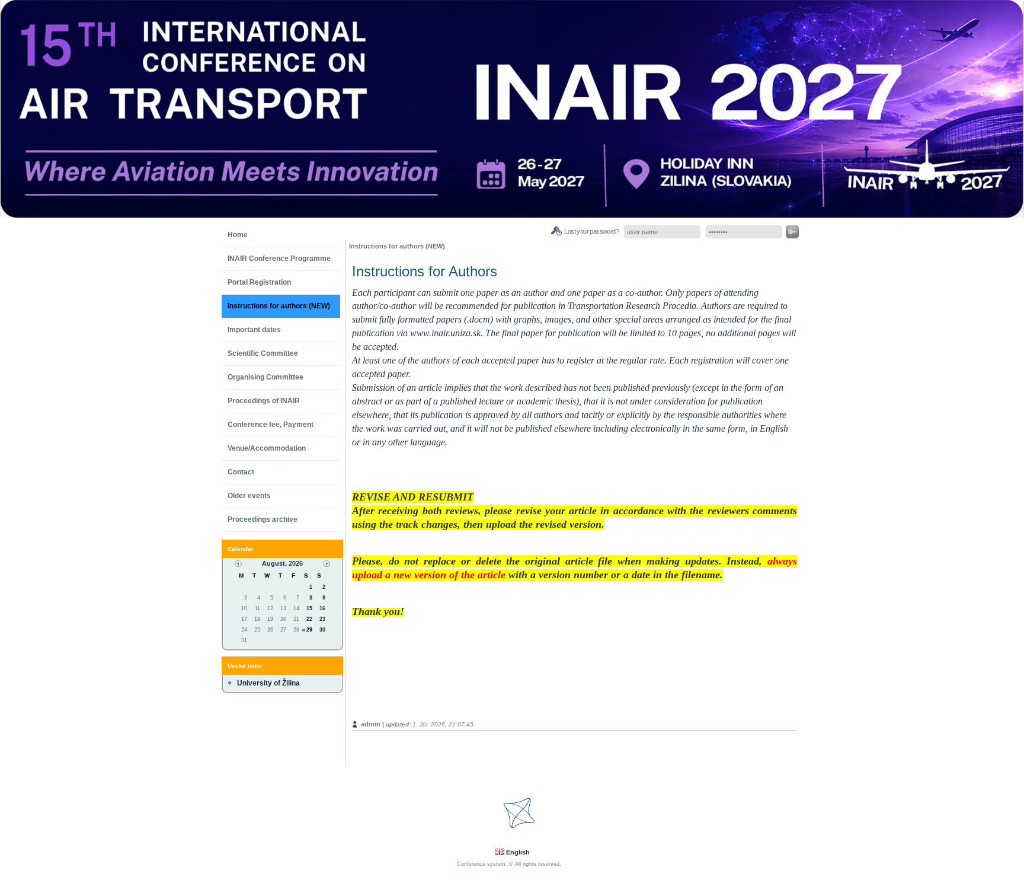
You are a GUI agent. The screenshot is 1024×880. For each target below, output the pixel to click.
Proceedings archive (262, 519)
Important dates (254, 330)
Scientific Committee (263, 353)
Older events (249, 496)
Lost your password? (591, 231)
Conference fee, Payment (270, 424)
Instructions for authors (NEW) (279, 306)
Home (238, 235)
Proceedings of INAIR (264, 401)
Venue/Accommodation (267, 448)
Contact (241, 472)
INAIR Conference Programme (279, 258)
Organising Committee (265, 377)
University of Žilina (268, 683)
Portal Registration (259, 282)
